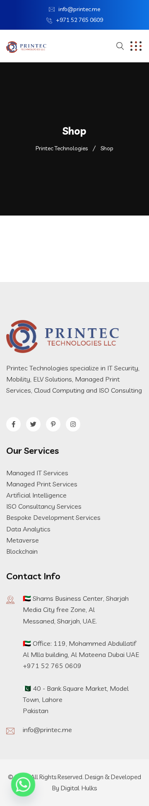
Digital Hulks (78, 788)
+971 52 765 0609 (79, 20)
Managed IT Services (37, 473)
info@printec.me (79, 9)
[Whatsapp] (23, 784)
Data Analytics (28, 529)
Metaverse (22, 540)
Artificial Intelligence (36, 495)
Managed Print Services (41, 484)
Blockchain (22, 551)
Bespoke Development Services (53, 517)
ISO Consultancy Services (44, 506)
